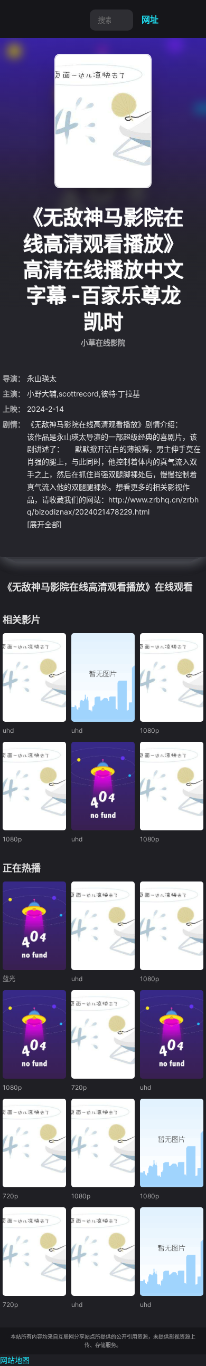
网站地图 (15, 1359)
